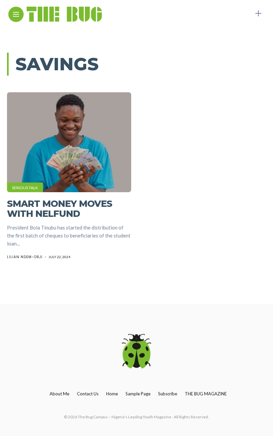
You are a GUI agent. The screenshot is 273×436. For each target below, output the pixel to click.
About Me (59, 393)
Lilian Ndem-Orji (25, 256)
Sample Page (138, 393)
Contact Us (88, 393)
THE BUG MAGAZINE (206, 393)
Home (112, 393)
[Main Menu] (16, 14)
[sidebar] (258, 13)
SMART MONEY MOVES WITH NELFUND (59, 208)
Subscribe (167, 393)
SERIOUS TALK (25, 187)
